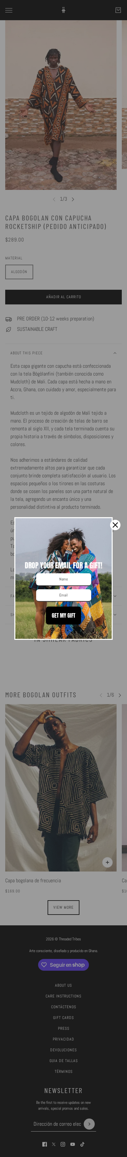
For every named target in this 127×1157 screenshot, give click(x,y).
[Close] (115, 525)
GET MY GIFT (63, 615)
